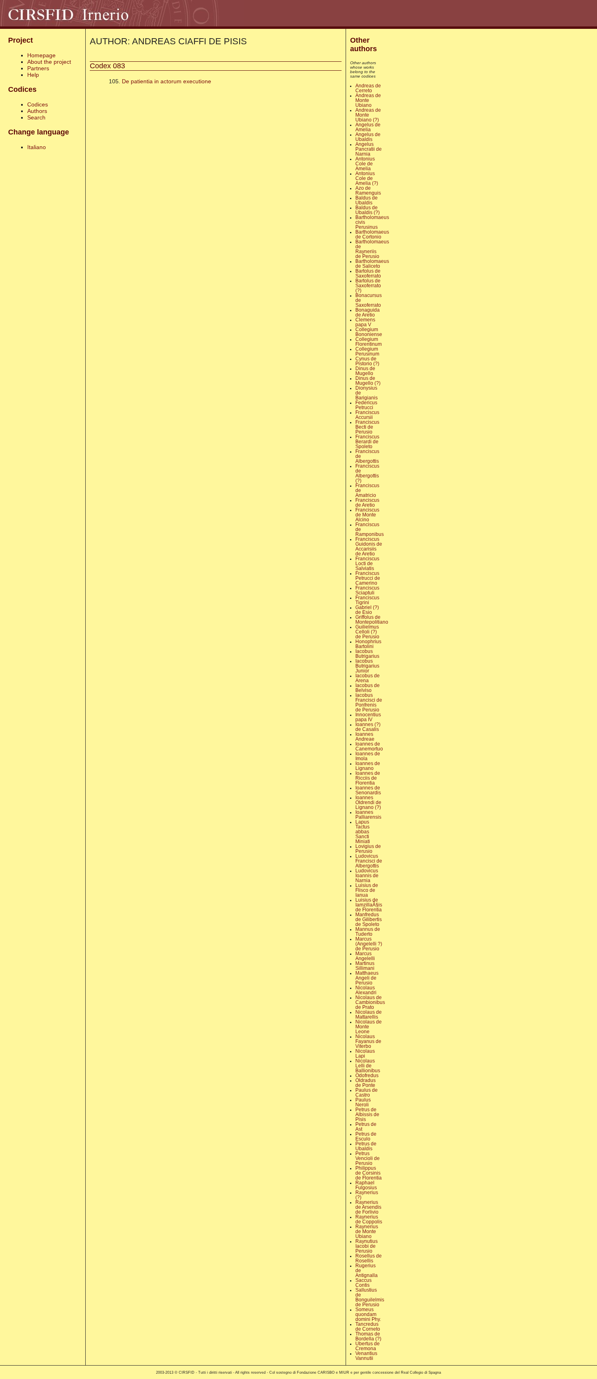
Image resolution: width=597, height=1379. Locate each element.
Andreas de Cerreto (368, 88)
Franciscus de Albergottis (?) (367, 473)
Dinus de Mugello (365, 371)
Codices (37, 104)
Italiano (36, 147)
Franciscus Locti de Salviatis (367, 563)
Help (33, 75)
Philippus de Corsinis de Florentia (368, 1173)
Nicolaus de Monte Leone (368, 1026)
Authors (37, 111)
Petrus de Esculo (365, 1136)
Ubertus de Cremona (367, 1346)
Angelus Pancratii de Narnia (368, 149)
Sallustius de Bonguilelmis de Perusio (369, 1297)
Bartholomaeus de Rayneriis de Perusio (372, 249)
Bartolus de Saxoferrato (368, 273)
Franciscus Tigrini (367, 600)
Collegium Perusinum (367, 351)
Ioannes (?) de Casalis (368, 727)
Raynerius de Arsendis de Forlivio (368, 1207)
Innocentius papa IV (368, 717)
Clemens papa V (365, 322)
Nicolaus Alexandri (365, 990)
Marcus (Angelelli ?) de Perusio (368, 944)
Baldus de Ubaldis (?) (367, 210)
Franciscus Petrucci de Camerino (367, 578)
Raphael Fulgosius (366, 1185)
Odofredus (367, 1075)
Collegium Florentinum (368, 342)
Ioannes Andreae (364, 737)
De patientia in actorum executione (166, 81)
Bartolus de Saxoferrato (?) (368, 285)
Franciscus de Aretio (367, 502)
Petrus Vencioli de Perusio (367, 1158)
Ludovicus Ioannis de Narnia (367, 875)
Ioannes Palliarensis (368, 815)
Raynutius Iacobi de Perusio (366, 1246)
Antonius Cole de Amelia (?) (366, 178)
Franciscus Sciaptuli (367, 590)
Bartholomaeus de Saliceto (372, 264)
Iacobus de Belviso (367, 688)
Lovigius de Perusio (368, 849)
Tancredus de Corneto (367, 1326)
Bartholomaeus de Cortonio (372, 234)
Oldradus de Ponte (365, 1083)
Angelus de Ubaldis (368, 137)
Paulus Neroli (363, 1102)
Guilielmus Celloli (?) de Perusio (367, 631)
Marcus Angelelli (365, 956)
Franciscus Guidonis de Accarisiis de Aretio (368, 546)
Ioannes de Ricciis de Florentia (367, 778)
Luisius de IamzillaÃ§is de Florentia (368, 905)
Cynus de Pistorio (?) (367, 361)
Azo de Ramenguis (368, 190)
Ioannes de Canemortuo (369, 746)
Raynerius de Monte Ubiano (366, 1231)
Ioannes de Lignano (367, 766)
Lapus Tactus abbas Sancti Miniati (362, 832)
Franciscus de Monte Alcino (367, 514)
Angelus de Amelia (368, 127)
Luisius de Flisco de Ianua (366, 890)
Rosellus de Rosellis (368, 1258)
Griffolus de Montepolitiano (371, 619)
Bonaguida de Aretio (367, 312)
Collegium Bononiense (368, 332)
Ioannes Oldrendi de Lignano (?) (368, 802)
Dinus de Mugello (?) (368, 381)
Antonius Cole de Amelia (365, 163)
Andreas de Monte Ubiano (368, 100)
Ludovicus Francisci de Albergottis (368, 861)
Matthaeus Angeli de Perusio (367, 978)
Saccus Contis (363, 1283)
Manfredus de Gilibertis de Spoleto (368, 919)
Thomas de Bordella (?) (368, 1336)
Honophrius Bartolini (368, 644)
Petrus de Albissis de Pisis (367, 1114)
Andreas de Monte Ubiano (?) (368, 115)
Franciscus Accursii (367, 415)
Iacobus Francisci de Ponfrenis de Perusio (368, 702)
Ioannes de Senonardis (368, 790)
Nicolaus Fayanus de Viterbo (368, 1041)
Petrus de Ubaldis (365, 1146)
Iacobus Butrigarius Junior (367, 666)
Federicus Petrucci (366, 405)
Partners (38, 68)
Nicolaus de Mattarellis (368, 1014)
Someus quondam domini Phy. (368, 1314)
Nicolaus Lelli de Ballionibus (367, 1065)
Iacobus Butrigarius (367, 654)
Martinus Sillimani (364, 966)
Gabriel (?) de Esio (367, 610)
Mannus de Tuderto (367, 932)
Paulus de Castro (366, 1092)
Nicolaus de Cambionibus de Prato (370, 1002)
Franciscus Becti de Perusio (367, 427)
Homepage (41, 55)
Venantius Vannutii (366, 1356)
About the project (49, 62)
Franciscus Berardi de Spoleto (367, 441)
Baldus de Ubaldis (366, 200)
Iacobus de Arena (367, 678)
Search (36, 117)
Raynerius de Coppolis (368, 1219)
